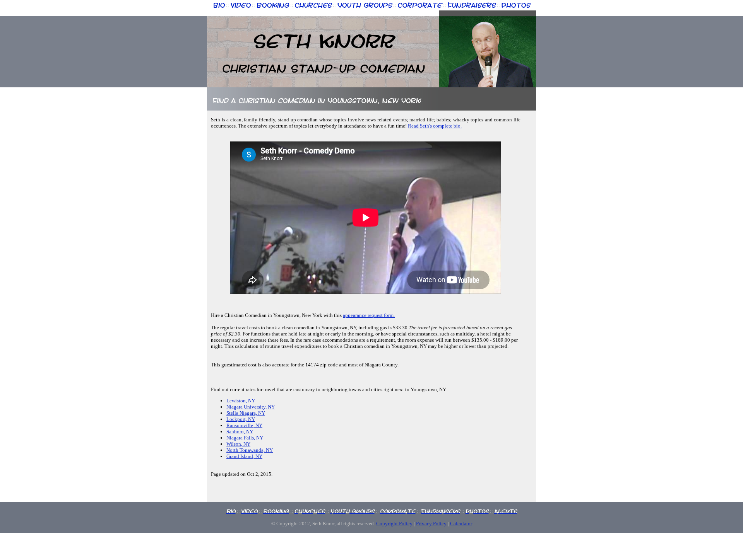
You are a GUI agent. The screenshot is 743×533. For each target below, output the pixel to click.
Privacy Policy (431, 523)
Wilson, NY (238, 444)
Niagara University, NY (250, 407)
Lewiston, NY (240, 401)
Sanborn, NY (239, 431)
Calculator (461, 523)
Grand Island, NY (244, 456)
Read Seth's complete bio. (435, 126)
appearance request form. (369, 315)
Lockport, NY (240, 419)
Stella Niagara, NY (245, 413)
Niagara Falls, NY (244, 438)
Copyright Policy (394, 523)
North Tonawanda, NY (249, 450)
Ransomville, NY (244, 425)
